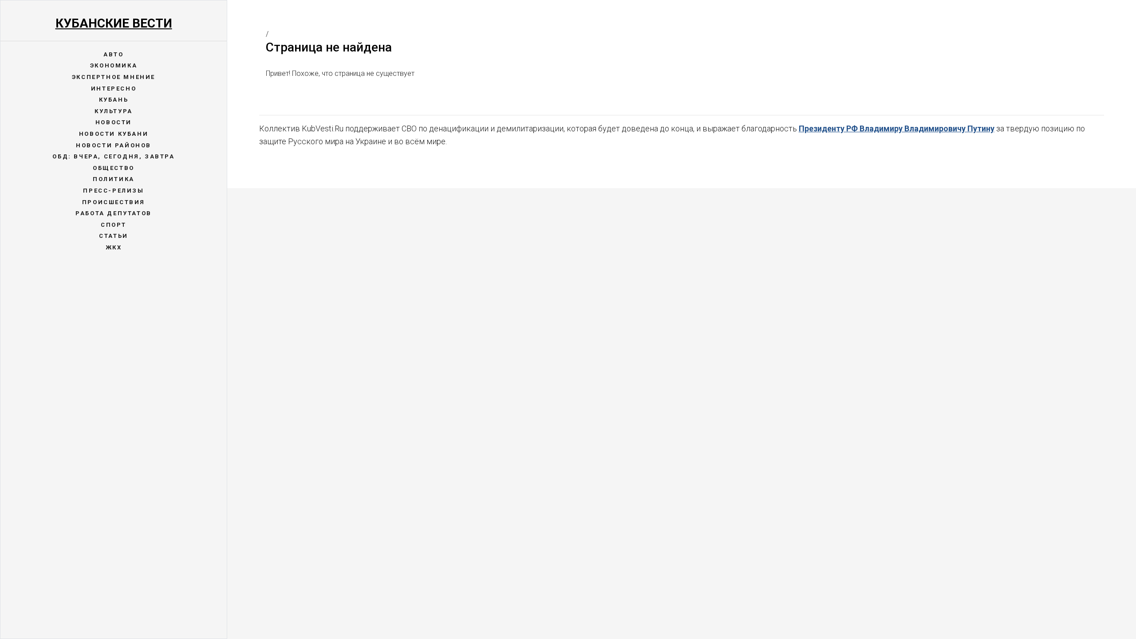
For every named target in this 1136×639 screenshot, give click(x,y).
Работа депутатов (113, 213)
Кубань (114, 99)
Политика (113, 179)
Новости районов (113, 145)
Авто (113, 54)
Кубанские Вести (113, 23)
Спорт (113, 224)
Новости (113, 122)
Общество (113, 168)
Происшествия (113, 202)
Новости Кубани (113, 133)
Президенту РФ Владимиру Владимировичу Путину (896, 128)
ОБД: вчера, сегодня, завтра (113, 156)
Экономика (113, 65)
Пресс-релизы (113, 190)
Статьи (113, 236)
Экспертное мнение (113, 77)
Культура (114, 111)
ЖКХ (114, 247)
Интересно (113, 88)
